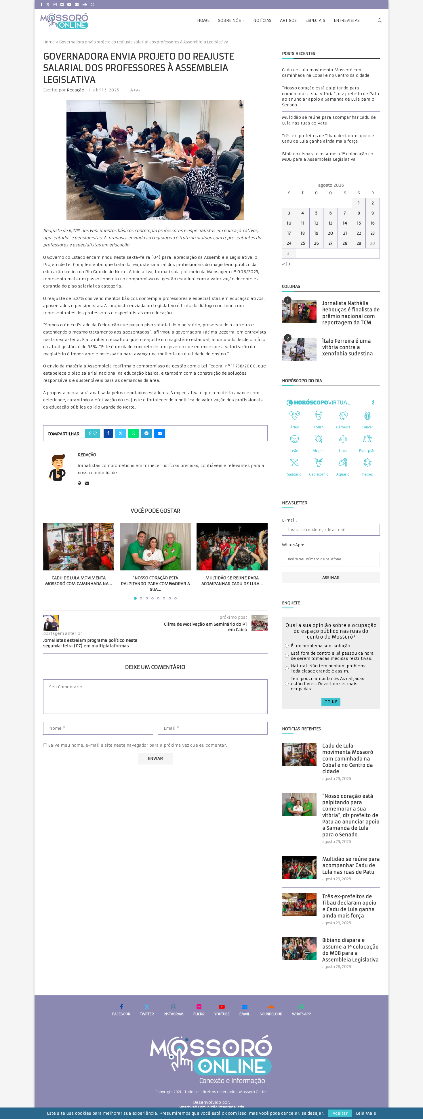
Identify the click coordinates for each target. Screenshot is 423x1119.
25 (302, 243)
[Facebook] (41, 4)
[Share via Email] (159, 433)
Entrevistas (347, 20)
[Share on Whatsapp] (133, 433)
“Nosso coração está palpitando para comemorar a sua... (155, 583)
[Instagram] (55, 4)
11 (302, 223)
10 (289, 223)
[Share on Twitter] (120, 433)
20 (330, 233)
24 (289, 243)
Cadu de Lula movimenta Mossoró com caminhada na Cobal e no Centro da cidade (325, 72)
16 (372, 223)
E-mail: (289, 520)
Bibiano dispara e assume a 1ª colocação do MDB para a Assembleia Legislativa (327, 156)
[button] (51, 561)
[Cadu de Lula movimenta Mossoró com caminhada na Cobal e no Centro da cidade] (78, 546)
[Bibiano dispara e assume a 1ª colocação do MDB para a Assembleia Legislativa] (299, 948)
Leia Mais (366, 1113)
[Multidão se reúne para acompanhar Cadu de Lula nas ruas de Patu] (232, 546)
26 (316, 243)
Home (203, 20)
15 (359, 223)
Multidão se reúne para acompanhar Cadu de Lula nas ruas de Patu (351, 865)
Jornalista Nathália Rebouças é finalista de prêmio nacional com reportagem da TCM (351, 312)
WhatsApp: (293, 544)
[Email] (77, 4)
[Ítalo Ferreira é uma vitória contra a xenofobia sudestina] (299, 349)
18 (302, 233)
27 (330, 243)
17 (289, 233)
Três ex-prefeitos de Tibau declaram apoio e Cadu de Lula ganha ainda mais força (328, 138)
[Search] (380, 20)
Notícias (262, 20)
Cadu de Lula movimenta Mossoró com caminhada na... (78, 580)
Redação (75, 90)
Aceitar (340, 1113)
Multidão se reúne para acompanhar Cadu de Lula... (232, 580)
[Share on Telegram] (146, 433)
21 (345, 233)
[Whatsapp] (92, 4)
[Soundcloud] (84, 4)
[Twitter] (48, 4)
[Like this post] (95, 433)
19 (316, 233)
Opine (331, 701)
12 (316, 223)
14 (345, 223)
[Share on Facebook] (108, 433)
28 (345, 243)
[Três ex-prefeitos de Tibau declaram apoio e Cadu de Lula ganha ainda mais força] (299, 904)
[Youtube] (69, 4)
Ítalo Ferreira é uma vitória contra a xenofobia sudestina (347, 347)
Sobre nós (229, 20)
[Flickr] (62, 4)
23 (372, 233)
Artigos (288, 20)
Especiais (315, 20)
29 (359, 243)
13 (330, 223)
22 (359, 233)
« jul (287, 264)
